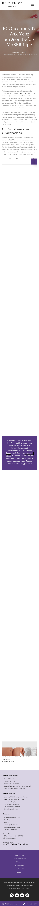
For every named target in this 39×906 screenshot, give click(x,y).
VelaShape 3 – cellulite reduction (14, 788)
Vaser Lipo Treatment (11, 825)
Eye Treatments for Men (11, 804)
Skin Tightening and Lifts (12, 817)
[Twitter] (17, 895)
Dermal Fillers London (11, 779)
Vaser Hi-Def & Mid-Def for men (14, 799)
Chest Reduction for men (12, 806)
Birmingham (15, 461)
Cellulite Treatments (10, 829)
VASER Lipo (23, 93)
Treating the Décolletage (11, 784)
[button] (32, 5)
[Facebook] (12, 895)
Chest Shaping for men (11, 809)
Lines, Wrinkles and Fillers (12, 827)
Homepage (15, 52)
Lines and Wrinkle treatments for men (16, 797)
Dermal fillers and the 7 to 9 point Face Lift (17, 786)
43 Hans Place (7, 836)
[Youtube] (22, 895)
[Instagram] (27, 895)
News (22, 52)
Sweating (7, 822)
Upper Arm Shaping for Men (13, 802)
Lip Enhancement (9, 781)
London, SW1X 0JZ (18, 836)
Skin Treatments (9, 820)
